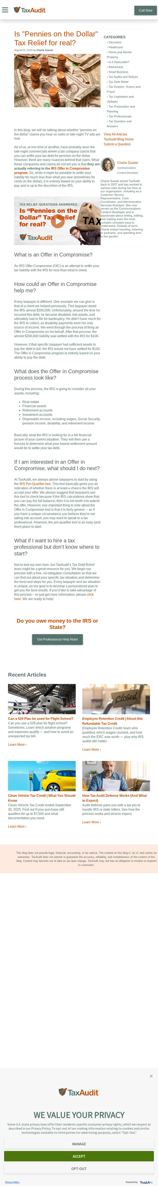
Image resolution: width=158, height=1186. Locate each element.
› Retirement (115, 67)
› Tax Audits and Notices (122, 76)
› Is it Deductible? (118, 62)
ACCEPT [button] (79, 1156)
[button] (151, 1075)
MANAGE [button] (79, 1144)
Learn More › (17, 744)
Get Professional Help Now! (57, 639)
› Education (114, 42)
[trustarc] (146, 1182)
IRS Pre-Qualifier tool (35, 484)
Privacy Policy (12, 1182)
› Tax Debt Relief (117, 81)
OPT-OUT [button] (79, 1168)
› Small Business (117, 71)
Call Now (145, 10)
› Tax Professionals (119, 116)
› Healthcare (115, 47)
